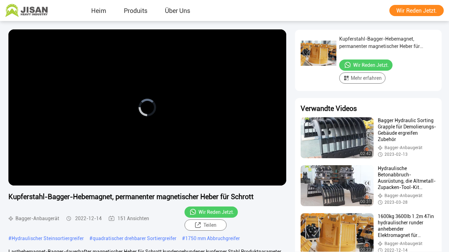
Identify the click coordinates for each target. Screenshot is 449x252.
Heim (98, 10)
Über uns (177, 10)
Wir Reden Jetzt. (416, 10)
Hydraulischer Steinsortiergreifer (48, 238)
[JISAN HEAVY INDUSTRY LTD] (26, 10)
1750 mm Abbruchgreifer (212, 238)
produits (135, 10)
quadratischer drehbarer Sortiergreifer (134, 238)
